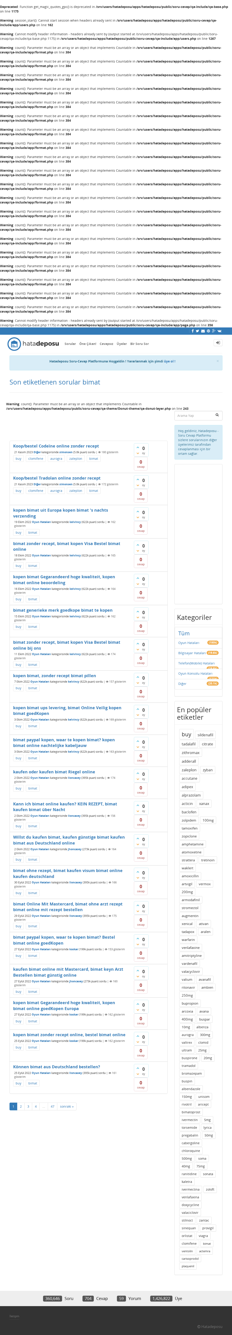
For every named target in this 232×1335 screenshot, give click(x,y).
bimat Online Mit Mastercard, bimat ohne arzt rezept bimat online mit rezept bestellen (68, 907)
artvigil (187, 884)
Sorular (70, 344)
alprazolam (191, 795)
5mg (207, 1120)
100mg (208, 820)
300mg (205, 1035)
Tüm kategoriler (191, 637)
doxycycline (190, 1205)
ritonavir (188, 987)
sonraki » (67, 1106)
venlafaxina (190, 1197)
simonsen (65, 452)
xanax (204, 803)
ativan (203, 923)
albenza (202, 1027)
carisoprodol (190, 1259)
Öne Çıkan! (87, 344)
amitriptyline (192, 955)
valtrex (187, 1042)
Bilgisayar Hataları (192, 653)
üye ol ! (169, 361)
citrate (207, 744)
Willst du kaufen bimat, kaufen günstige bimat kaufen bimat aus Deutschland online (69, 840)
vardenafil (189, 963)
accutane (189, 778)
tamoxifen (190, 828)
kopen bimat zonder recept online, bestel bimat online (69, 1034)
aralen (205, 931)
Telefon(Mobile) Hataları (196, 663)
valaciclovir (190, 1212)
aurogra (56, 458)
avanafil (205, 979)
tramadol (189, 1065)
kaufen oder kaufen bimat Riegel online (54, 771)
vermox (205, 884)
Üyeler (122, 344)
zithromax (191, 752)
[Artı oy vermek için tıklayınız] (137, 447)
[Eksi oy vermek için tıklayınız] (137, 453)
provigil (208, 1228)
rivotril (187, 1104)
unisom (204, 1096)
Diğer (37, 452)
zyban (208, 769)
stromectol (190, 907)
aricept (203, 1104)
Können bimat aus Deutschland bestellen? (56, 1066)
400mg (187, 1019)
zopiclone (189, 836)
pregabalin (190, 1135)
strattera (188, 860)
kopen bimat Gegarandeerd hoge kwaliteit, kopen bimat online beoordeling (64, 579)
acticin (187, 803)
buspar (204, 1019)
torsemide (189, 1127)
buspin (187, 1081)
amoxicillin (190, 876)
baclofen (189, 812)
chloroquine (191, 1151)
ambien (207, 987)
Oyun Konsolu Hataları (195, 673)
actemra (204, 1251)
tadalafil (189, 744)
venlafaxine (191, 947)
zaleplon (75, 458)
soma (202, 1158)
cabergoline (191, 1143)
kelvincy (75, 522)
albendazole (191, 1089)
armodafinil (191, 900)
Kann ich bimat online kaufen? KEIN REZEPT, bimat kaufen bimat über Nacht (65, 806)
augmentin (190, 915)
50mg (209, 1135)
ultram (187, 1050)
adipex (187, 786)
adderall (189, 761)
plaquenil (188, 1266)
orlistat (187, 1236)
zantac (204, 1220)
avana (204, 1011)
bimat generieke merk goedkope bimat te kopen (63, 610)
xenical (187, 923)
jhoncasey (75, 849)
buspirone (189, 1058)
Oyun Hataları (41, 522)
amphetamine (192, 844)
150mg (187, 1096)
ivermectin (190, 1120)
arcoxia (187, 1011)
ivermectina (191, 1189)
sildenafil (205, 734)
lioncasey (74, 778)
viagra (203, 1236)
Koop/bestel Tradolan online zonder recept (57, 478)
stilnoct (187, 1220)
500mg (187, 1158)
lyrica (207, 1127)
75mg (200, 1166)
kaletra (187, 1181)
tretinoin (208, 860)
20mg (208, 1058)
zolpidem (189, 820)
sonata (208, 1174)
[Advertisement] (89, 423)
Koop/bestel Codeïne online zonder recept (56, 446)
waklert (187, 868)
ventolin (187, 1251)
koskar (73, 949)
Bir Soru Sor (139, 344)
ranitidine (189, 1174)
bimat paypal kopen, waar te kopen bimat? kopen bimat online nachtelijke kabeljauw (64, 742)
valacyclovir (191, 971)
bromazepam (192, 1073)
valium (187, 979)
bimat (93, 458)
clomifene (35, 458)
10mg (186, 1027)
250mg (187, 995)
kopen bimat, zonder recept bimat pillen (54, 675)
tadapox (188, 931)
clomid (203, 1042)
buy (18, 458)
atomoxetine (191, 852)
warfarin (188, 939)
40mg (186, 1166)
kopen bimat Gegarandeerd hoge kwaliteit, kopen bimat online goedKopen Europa (64, 1005)
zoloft (210, 1189)
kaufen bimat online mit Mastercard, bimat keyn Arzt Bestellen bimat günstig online (68, 972)
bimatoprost (191, 1112)
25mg (202, 1050)
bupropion (190, 1003)
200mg (187, 892)
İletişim (14, 1316)
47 (52, 1106)
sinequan (189, 1228)
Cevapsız (106, 344)
